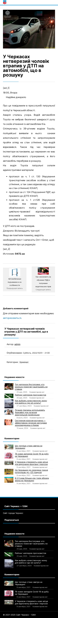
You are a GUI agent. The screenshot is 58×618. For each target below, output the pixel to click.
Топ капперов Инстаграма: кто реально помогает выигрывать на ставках (31, 386)
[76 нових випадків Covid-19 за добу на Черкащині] (8, 456)
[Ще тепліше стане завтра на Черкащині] (8, 447)
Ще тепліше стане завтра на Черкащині (28, 447)
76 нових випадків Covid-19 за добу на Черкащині (32, 455)
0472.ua (20, 253)
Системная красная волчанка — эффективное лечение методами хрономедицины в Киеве (31, 422)
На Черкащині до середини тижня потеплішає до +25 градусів (31, 471)
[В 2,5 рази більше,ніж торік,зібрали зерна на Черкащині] (8, 480)
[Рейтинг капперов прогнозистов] (8, 396)
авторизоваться (12, 318)
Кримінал (24, 362)
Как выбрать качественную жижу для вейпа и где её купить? (31, 401)
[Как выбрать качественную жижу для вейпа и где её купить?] (8, 403)
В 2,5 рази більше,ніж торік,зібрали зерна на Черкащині (32, 479)
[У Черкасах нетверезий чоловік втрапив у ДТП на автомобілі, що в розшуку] (29, 29)
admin (17, 344)
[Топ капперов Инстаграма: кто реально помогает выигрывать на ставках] (8, 386)
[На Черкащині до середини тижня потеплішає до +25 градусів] (8, 472)
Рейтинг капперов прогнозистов (30, 395)
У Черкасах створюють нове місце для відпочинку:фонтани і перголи (31, 463)
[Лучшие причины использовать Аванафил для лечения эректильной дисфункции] (8, 412)
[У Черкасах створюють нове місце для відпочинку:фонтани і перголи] (8, 463)
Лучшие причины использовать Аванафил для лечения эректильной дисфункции (30, 412)
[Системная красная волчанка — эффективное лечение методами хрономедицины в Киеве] (8, 422)
